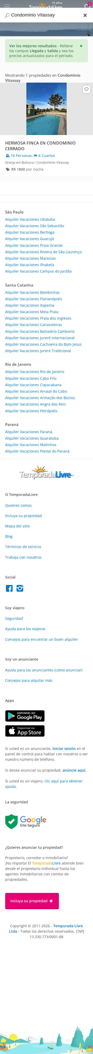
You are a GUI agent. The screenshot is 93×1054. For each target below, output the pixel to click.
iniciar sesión (64, 748)
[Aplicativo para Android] (27, 720)
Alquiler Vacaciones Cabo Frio (30, 378)
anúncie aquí (74, 770)
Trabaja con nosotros (23, 557)
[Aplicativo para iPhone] (27, 735)
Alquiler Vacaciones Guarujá (29, 238)
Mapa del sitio (17, 526)
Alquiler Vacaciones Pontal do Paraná (37, 451)
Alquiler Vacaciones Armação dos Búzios (40, 397)
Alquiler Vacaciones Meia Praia (31, 311)
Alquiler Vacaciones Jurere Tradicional (38, 350)
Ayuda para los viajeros (25, 628)
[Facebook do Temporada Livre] (10, 589)
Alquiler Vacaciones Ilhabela (29, 264)
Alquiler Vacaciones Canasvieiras (33, 324)
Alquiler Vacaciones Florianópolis (33, 298)
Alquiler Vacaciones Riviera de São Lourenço (43, 251)
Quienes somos (18, 505)
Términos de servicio (23, 546)
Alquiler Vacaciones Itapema (29, 305)
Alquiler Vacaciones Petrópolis (31, 410)
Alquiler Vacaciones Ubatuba (30, 219)
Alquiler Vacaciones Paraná (28, 431)
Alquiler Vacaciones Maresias (30, 258)
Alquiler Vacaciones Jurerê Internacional (40, 337)
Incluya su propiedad (23, 515)
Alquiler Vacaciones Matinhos (30, 444)
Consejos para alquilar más (28, 680)
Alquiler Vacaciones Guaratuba (32, 438)
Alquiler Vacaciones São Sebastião (34, 225)
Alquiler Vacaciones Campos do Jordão (38, 271)
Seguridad (14, 618)
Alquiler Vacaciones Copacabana (33, 384)
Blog (9, 536)
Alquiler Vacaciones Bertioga (30, 232)
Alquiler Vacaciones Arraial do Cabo (36, 391)
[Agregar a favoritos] (86, 89)
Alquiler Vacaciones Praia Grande (34, 245)
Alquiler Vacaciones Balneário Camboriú (40, 331)
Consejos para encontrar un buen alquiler (41, 639)
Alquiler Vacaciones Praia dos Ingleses (38, 318)
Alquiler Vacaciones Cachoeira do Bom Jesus (43, 344)
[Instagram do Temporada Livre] (20, 589)
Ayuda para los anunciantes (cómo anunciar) (43, 670)
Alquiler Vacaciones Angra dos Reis (35, 404)
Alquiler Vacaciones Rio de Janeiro (34, 371)
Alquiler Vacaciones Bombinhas (32, 292)
